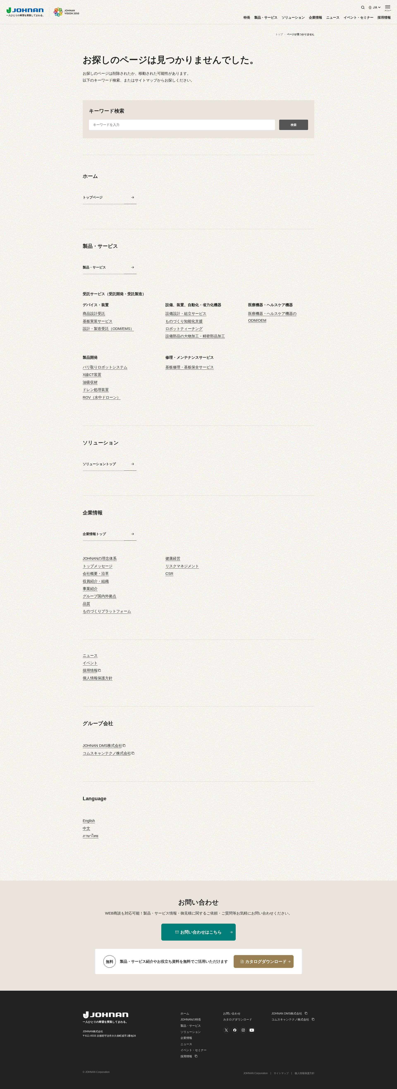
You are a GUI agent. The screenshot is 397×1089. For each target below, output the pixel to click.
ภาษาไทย (90, 836)
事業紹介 (90, 589)
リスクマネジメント (182, 566)
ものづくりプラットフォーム (107, 611)
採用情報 (384, 17)
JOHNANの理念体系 (100, 558)
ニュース (333, 17)
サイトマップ (281, 1073)
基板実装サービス (97, 321)
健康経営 (172, 558)
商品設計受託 (94, 314)
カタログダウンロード (237, 1019)
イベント (90, 663)
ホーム (185, 1013)
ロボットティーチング (184, 329)
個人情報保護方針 (97, 678)
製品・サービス (265, 17)
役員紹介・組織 (96, 581)
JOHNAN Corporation (255, 1073)
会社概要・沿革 (96, 574)
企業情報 (315, 17)
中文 (86, 828)
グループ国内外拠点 (99, 596)
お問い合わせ (231, 1013)
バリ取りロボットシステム (105, 367)
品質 (86, 604)
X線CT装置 (92, 375)
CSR (169, 574)
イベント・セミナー (358, 17)
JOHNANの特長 (191, 1019)
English (89, 821)
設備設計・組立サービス (185, 314)
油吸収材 (90, 382)
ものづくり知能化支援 (184, 321)
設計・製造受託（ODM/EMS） (108, 329)
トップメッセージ (97, 566)
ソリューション (293, 17)
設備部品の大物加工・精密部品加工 (195, 336)
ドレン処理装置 (96, 390)
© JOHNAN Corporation (96, 1072)
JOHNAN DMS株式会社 (102, 746)
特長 (247, 17)
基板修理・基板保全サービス (189, 367)
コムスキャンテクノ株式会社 (107, 753)
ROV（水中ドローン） (102, 397)
